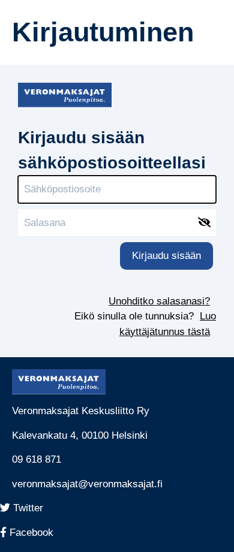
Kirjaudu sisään (166, 255)
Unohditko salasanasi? (159, 301)
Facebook (35, 532)
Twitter (30, 508)
